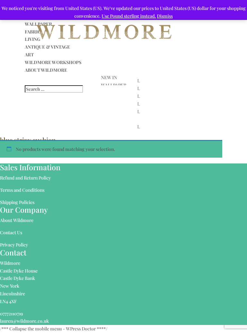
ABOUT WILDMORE (46, 70)
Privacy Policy (14, 245)
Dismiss (165, 16)
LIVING (32, 39)
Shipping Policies (17, 202)
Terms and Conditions (22, 190)
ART (29, 54)
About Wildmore (16, 220)
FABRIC (33, 32)
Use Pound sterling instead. (129, 16)
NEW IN (109, 77)
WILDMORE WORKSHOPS (53, 62)
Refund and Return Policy (25, 178)
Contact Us (11, 232)
